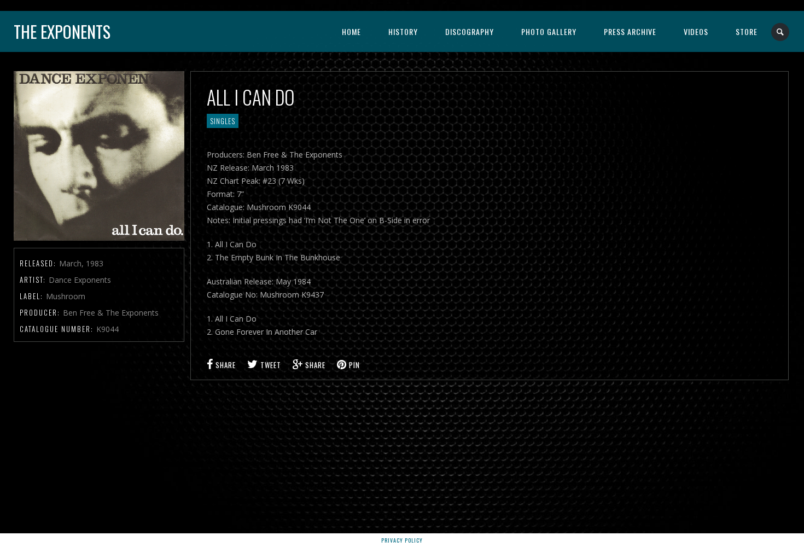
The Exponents (62, 31)
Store (747, 31)
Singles (222, 120)
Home (351, 31)
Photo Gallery (548, 31)
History (403, 31)
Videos (696, 31)
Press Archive (630, 31)
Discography (469, 31)
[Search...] (780, 32)
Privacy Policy (402, 540)
